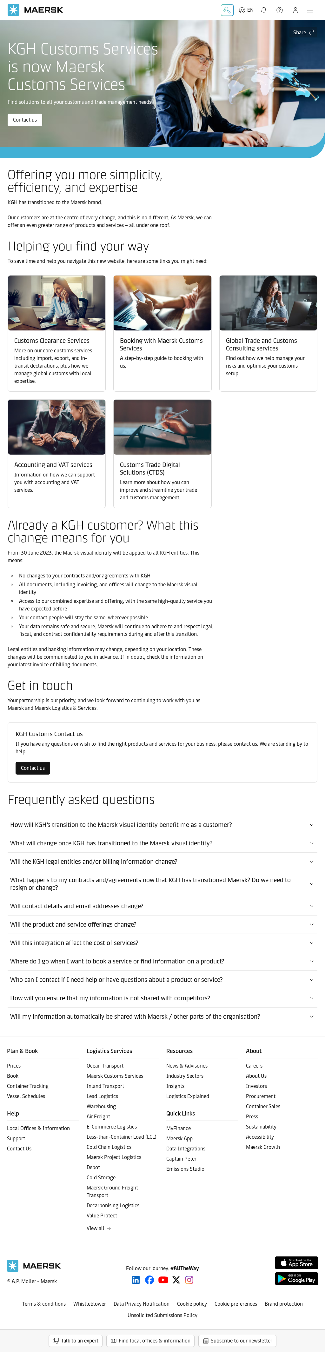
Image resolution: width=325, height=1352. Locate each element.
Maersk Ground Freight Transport (112, 1191)
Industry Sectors (184, 1076)
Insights (175, 1086)
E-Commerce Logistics (112, 1127)
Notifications (264, 6)
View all (95, 1228)
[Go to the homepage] (34, 1270)
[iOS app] (296, 1262)
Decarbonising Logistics (113, 1205)
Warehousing (101, 1106)
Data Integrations (185, 1149)
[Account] (295, 10)
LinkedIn (136, 1280)
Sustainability (261, 1127)
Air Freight (98, 1117)
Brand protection (284, 1304)
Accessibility (260, 1137)
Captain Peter (181, 1159)
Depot (93, 1167)
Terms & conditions (44, 1304)
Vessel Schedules (26, 1096)
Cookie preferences (236, 1304)
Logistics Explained (187, 1096)
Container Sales (263, 1106)
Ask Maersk (227, 10)
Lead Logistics (102, 1096)
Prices (14, 1066)
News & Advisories (187, 1066)
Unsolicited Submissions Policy (162, 1315)
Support (280, 10)
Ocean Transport (105, 1066)
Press (252, 1117)
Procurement (260, 1096)
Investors (256, 1086)
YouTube (163, 1280)
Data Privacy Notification (141, 1304)
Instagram (189, 1280)
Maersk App (179, 1139)
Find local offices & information (154, 1341)
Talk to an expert (79, 1341)
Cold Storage (101, 1178)
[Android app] (296, 1278)
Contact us (25, 120)
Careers (254, 1066)
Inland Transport (105, 1086)
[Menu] (310, 10)
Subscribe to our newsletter (241, 1341)
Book (12, 1076)
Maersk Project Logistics (114, 1157)
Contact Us (19, 1149)
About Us (256, 1076)
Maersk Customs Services (115, 1076)
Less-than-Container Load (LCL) (121, 1137)
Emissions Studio (185, 1169)
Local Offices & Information (38, 1128)
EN (250, 10)
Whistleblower (89, 1304)
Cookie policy (192, 1304)
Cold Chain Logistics (109, 1147)
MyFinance (178, 1128)
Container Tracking (28, 1086)
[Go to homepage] (35, 10)
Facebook (149, 1279)
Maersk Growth (263, 1147)
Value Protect (102, 1216)
